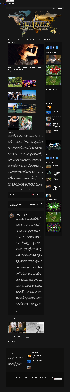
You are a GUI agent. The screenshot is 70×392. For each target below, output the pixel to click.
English (57, 378)
